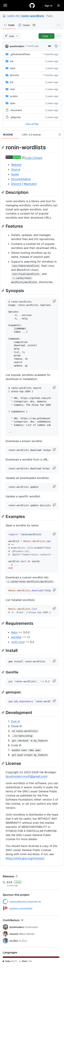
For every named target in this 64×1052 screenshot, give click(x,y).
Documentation (21, 179)
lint (11, 82)
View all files (32, 124)
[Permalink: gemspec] (3, 692)
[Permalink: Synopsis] (3, 290)
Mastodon (30, 183)
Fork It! (15, 721)
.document (16, 110)
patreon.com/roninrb (21, 908)
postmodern (17, 46)
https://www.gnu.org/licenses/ (25, 858)
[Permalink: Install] (3, 650)
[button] (54, 301)
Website (16, 164)
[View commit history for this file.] (56, 46)
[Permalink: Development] (3, 712)
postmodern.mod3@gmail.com (26, 776)
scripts (14, 96)
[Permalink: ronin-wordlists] (3, 147)
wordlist (16, 637)
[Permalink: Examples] (3, 516)
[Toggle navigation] (5, 5)
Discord (16, 183)
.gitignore (15, 117)
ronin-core (18, 642)
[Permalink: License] (3, 763)
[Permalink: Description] (3, 192)
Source (15, 169)
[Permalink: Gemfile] (3, 672)
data (12, 68)
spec (13, 103)
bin (11, 61)
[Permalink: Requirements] (3, 623)
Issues (15, 174)
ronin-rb (13, 16)
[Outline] (59, 134)
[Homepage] (32, 5)
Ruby (14, 632)
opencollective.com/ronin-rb (25, 901)
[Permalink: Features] (3, 226)
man (12, 89)
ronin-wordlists (32, 16)
